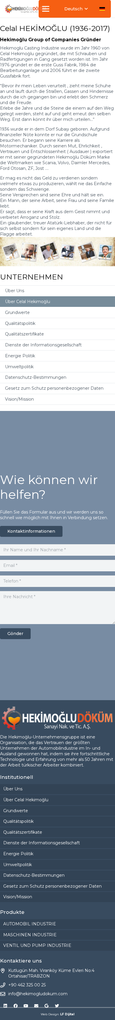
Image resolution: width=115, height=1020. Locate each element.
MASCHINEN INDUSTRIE (30, 934)
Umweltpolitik (19, 366)
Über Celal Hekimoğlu (27, 301)
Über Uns (14, 290)
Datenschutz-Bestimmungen (35, 377)
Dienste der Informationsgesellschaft (43, 345)
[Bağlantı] (25, 8)
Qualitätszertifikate (24, 334)
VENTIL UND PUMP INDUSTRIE (37, 945)
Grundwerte (17, 312)
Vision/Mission (19, 399)
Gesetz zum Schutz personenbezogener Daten (54, 388)
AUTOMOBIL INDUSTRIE (29, 924)
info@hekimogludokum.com (38, 993)
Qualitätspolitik (20, 323)
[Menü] (45, 8)
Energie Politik (20, 355)
